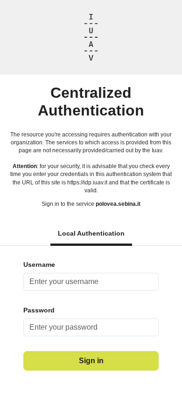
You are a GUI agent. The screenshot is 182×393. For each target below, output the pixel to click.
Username (39, 264)
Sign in (91, 361)
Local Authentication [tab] (91, 233)
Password (39, 310)
